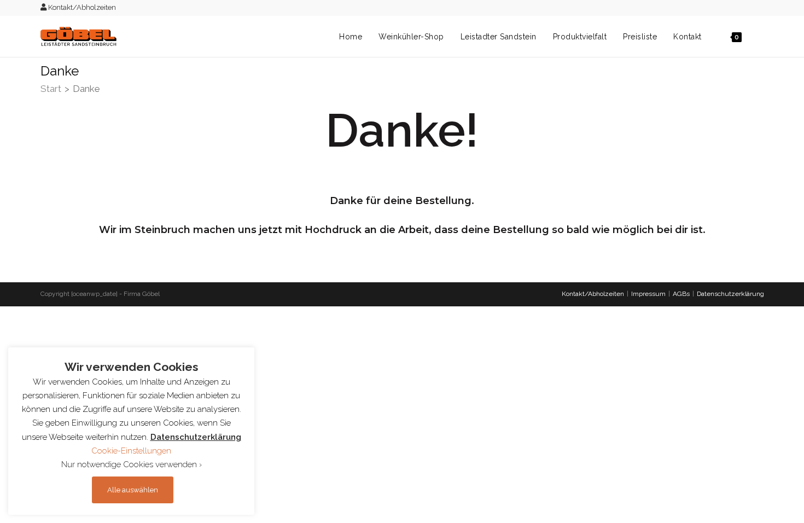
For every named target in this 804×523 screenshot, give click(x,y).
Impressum (648, 294)
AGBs (681, 294)
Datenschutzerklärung (730, 294)
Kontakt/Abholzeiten (81, 7)
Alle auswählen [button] (132, 490)
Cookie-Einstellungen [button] (131, 451)
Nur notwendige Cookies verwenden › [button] (131, 464)
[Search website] (761, 36)
